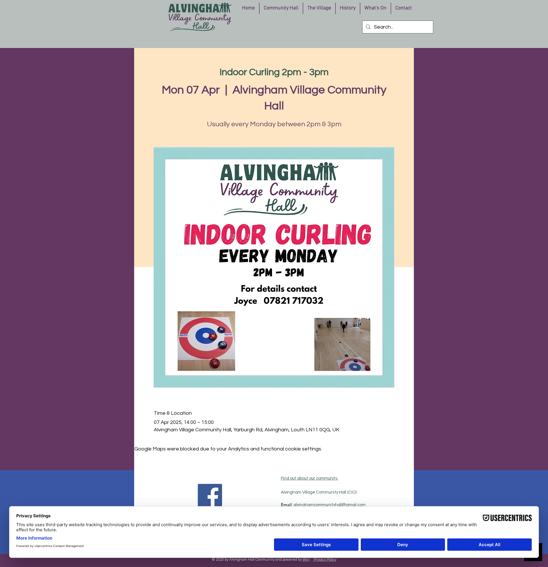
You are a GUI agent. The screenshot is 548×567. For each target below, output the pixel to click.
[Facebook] (210, 496)
